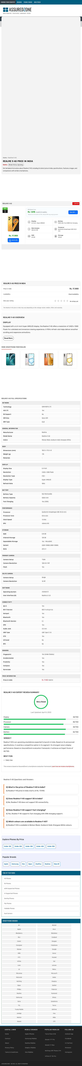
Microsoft (54, 973)
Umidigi (19, 1013)
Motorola (19, 977)
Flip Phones (7, 903)
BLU (19, 937)
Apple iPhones (29, 1034)
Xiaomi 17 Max (49, 1045)
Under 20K (18, 846)
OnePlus (38, 864)
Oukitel (54, 985)
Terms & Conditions (11, 1052)
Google (54, 949)
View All (56, 864)
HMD (19, 953)
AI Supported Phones (11, 893)
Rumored (54, 993)
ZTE (54, 1021)
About (7, 1043)
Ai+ (19, 925)
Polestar (54, 989)
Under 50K (51, 846)
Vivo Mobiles (29, 1052)
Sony (19, 1001)
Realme (5, 165)
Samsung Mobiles (31, 1039)
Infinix (19, 961)
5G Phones (7, 883)
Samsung (15, 864)
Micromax (19, 973)
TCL (19, 1005)
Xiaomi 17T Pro (50, 1040)
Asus (54, 929)
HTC (19, 957)
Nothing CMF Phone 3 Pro (53, 1051)
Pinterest (68, 1048)
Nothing (19, 981)
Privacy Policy (9, 1048)
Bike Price (37, 2)
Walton (19, 1017)
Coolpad (54, 937)
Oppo (30, 864)
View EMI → (73, 212)
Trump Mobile (19, 1009)
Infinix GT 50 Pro (50, 1056)
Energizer (19, 945)
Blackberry (19, 933)
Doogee (54, 941)
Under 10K (7, 846)
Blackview (54, 933)
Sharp (54, 997)
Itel (54, 961)
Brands (19, 2)
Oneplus (54, 981)
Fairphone (54, 945)
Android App (69, 1034)
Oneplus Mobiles (30, 1048)
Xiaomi (19, 1021)
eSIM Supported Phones (12, 888)
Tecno (54, 1005)
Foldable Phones (9, 908)
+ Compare (76, 203)
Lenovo (54, 965)
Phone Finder (28, 2)
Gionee (19, 949)
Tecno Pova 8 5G (50, 1034)
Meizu (54, 969)
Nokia (54, 977)
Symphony (54, 1001)
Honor (54, 953)
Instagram (68, 1052)
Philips (19, 989)
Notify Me (15, 240)
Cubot (19, 941)
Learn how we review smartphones (63, 766)
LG (19, 969)
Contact (7, 1039)
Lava (19, 965)
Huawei (54, 957)
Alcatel (54, 925)
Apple (6, 864)
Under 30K (29, 846)
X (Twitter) (68, 1043)
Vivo (23, 864)
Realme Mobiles (30, 1043)
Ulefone (54, 1009)
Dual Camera (8, 913)
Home (5, 158)
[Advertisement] (41, 187)
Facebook (68, 1039)
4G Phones (7, 878)
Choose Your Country (8, 2)
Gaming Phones (9, 898)
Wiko (54, 1017)
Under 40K (40, 846)
